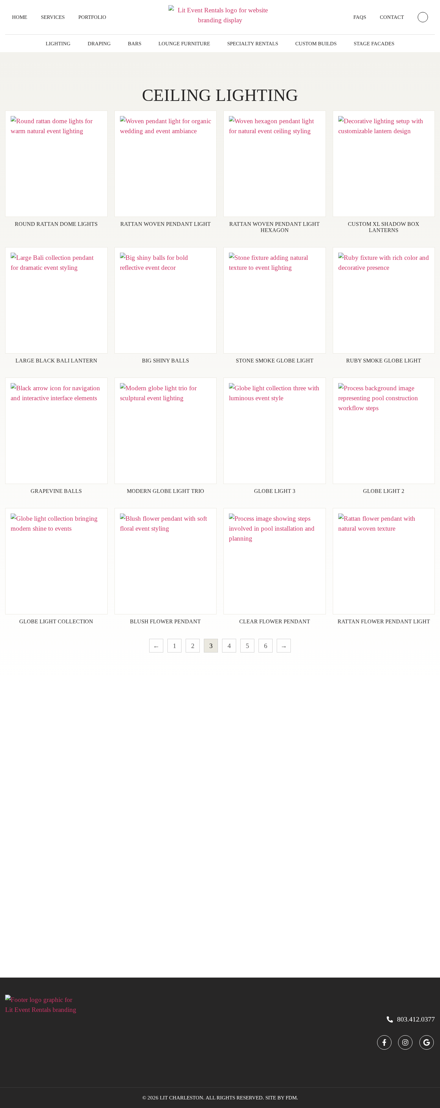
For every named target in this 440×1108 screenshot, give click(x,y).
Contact (392, 17)
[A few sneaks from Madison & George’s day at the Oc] (192, 808)
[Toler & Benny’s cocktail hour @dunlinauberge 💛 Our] (302, 793)
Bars (134, 43)
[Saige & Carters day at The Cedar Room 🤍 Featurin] (27, 753)
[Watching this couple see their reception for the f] (358, 753)
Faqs (359, 17)
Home (19, 17)
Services (53, 17)
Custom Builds (316, 43)
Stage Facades (374, 43)
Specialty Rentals (252, 43)
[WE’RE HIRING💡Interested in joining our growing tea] (82, 748)
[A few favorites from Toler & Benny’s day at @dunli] (247, 773)
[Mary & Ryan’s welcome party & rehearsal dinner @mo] (137, 763)
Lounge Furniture (184, 43)
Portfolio (92, 17)
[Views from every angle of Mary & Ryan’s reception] (413, 843)
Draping (99, 43)
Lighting (58, 43)
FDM (291, 1097)
